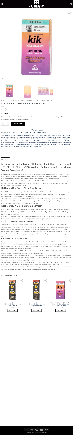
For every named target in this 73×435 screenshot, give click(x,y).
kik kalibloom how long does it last (22, 144)
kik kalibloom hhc (67, 142)
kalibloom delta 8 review (53, 135)
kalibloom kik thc (30, 139)
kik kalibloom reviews (17, 146)
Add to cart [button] (12, 310)
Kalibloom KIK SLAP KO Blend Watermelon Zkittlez (36, 304)
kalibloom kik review (21, 139)
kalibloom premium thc (40, 139)
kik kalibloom (15, 141)
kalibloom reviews (59, 139)
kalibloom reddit (51, 139)
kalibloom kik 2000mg (32, 137)
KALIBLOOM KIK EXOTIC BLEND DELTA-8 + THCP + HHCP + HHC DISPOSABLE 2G (30, 100)
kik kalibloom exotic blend (22, 142)
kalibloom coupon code (32, 135)
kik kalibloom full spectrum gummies (38, 142)
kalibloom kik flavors (43, 137)
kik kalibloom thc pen (37, 146)
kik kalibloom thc (27, 146)
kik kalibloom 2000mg (24, 141)
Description (5, 159)
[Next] (68, 47)
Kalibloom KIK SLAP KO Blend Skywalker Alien (12, 304)
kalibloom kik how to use (55, 137)
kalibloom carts (22, 135)
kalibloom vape (7, 141)
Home (3, 100)
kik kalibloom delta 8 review (8, 142)
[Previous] (5, 47)
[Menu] (2, 4)
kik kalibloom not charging (50, 144)
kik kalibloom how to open (37, 144)
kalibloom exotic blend (6, 137)
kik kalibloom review (6, 146)
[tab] (5, 159)
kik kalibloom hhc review (7, 144)
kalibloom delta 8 (42, 135)
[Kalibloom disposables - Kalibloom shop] (36, 4)
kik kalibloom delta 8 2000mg (63, 141)
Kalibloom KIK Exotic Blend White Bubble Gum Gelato (60, 304)
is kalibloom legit (8, 135)
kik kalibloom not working (64, 144)
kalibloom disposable (64, 135)
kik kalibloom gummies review (54, 142)
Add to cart (18, 124)
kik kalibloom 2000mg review (37, 141)
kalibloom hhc (16, 137)
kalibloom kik (23, 137)
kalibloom (15, 135)
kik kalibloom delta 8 (50, 141)
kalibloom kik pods (10, 139)
